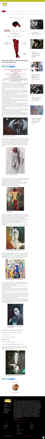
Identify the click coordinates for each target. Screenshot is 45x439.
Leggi (32, 58)
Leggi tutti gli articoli (15, 392)
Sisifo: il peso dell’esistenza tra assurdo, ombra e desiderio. (36, 54)
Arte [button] (18, 11)
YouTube (31, 428)
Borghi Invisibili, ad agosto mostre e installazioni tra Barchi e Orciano (36, 77)
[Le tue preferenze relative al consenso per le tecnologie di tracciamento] (43, 437)
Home (8, 11)
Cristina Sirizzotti (23, 73)
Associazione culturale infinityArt (15, 71)
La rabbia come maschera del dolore (37, 33)
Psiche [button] (15, 11)
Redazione (35, 11)
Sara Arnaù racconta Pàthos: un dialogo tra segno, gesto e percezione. (37, 120)
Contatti (40, 11)
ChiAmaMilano (13, 76)
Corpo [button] (11, 11)
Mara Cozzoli (9, 64)
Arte (13, 64)
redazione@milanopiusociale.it (23, 419)
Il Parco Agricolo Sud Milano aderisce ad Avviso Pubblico (37, 98)
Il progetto (31, 11)
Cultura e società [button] (23, 11)
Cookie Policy (31, 435)
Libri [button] (27, 11)
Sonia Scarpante (10, 79)
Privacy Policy (25, 435)
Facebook (31, 425)
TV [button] (3, 11)
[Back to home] (5, 4)
